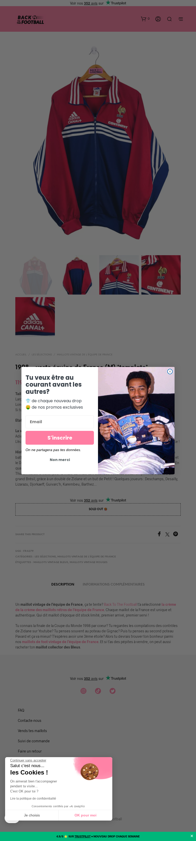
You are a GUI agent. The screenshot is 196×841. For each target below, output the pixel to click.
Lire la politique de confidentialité (33, 798)
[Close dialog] (170, 371)
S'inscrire (59, 437)
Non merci (60, 459)
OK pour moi (85, 815)
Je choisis (32, 815)
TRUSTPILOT (83, 836)
